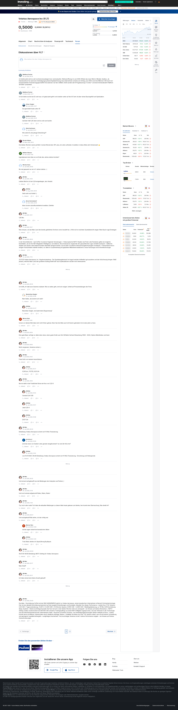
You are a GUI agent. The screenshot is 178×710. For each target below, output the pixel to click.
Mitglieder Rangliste (49, 46)
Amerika (94, 8)
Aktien (21, 8)
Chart (30, 41)
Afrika (117, 8)
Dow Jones (126, 49)
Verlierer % (144, 131)
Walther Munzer (27, 152)
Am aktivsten (126, 131)
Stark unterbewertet (128, 224)
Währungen (126, 20)
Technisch (69, 41)
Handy (114, 662)
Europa (100, 8)
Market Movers (128, 126)
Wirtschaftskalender (89, 5)
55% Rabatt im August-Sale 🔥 (124, 2)
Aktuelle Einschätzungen (35, 46)
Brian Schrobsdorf (31, 201)
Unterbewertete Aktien (142, 8)
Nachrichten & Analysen (43, 41)
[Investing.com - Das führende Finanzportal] (25, 2)
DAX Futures (126, 44)
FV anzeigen (111, 27)
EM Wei (25, 177)
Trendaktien (127, 188)
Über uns (136, 659)
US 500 (125, 47)
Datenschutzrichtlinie (158, 705)
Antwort (23, 87)
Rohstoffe (140, 20)
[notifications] (156, 2)
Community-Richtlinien (25, 70)
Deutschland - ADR (85, 8)
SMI (124, 52)
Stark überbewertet (141, 224)
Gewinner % (135, 131)
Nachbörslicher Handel (65, 8)
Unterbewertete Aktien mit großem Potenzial (131, 219)
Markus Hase (26, 165)
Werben (136, 662)
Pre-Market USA (54, 8)
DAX (124, 41)
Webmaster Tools (117, 670)
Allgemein (22, 41)
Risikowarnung (171, 705)
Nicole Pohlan (27, 140)
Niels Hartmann (30, 128)
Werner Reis (26, 318)
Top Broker (127, 163)
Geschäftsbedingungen (142, 705)
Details (152, 172)
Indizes (133, 20)
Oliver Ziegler (30, 104)
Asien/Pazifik (111, 8)
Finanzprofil (58, 41)
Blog (113, 659)
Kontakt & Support (139, 666)
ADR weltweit (75, 8)
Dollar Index (126, 55)
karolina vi (29, 439)
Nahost (105, 8)
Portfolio (115, 666)
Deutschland (38, 8)
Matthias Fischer (27, 74)
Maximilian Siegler (31, 294)
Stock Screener (101, 5)
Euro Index (126, 58)
